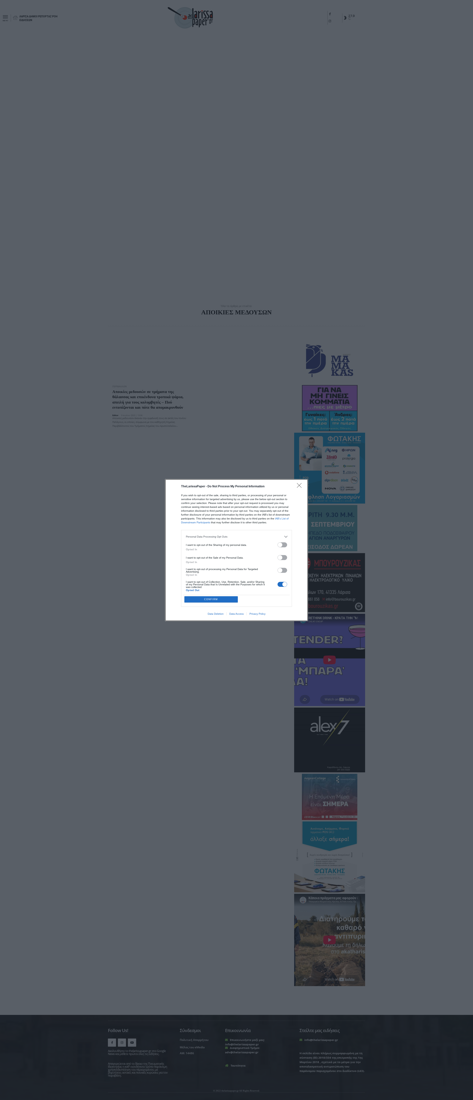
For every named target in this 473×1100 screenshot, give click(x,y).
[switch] (282, 544)
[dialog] (236, 550)
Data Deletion (216, 613)
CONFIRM (211, 599)
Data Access (236, 613)
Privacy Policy (257, 613)
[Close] (300, 486)
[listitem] (236, 537)
